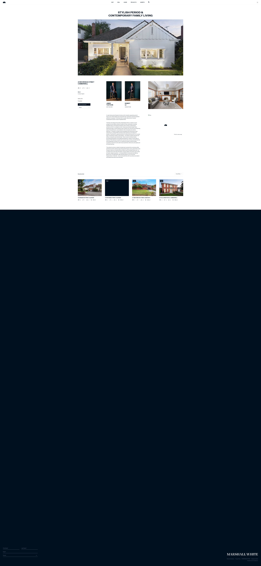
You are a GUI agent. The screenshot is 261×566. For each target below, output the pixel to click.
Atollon (256, 558)
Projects (133, 2)
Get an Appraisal (82, 104)
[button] (165, 125)
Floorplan (80, 101)
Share (80, 107)
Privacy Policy (237, 558)
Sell (118, 2)
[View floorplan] (181, 73)
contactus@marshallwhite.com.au (10, 560)
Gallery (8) (80, 98)
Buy (112, 2)
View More (178, 173)
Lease (125, 2)
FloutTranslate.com (255, 560)
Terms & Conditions (230, 558)
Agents (142, 2)
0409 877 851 (128, 107)
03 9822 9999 (6, 559)
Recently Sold (81, 173)
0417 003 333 (109, 107)
